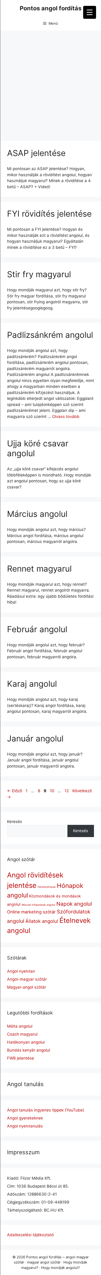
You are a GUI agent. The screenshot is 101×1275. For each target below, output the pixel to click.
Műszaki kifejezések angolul (38, 904)
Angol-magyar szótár (27, 979)
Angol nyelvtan (21, 971)
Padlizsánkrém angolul (50, 335)
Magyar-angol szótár (26, 987)
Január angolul (35, 738)
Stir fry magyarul (39, 274)
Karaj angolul (32, 684)
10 (52, 790)
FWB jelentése (20, 1058)
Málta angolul (19, 1026)
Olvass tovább (65, 416)
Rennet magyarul (39, 568)
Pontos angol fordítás (51, 8)
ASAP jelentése (36, 153)
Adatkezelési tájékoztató (30, 1234)
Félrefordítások (47, 887)
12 (67, 790)
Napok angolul (74, 904)
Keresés (14, 821)
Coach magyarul (22, 1034)
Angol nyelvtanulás (25, 1126)
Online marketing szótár (31, 911)
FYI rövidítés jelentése (49, 213)
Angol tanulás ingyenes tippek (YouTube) (45, 1110)
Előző (14, 790)
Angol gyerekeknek (25, 1118)
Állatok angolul (41, 921)
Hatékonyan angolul (26, 1042)
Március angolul (37, 514)
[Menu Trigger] (89, 12)
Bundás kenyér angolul (28, 1050)
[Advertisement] (50, 83)
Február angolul (37, 629)
